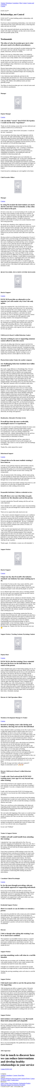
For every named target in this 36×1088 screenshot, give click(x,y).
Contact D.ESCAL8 (6, 1069)
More (2, 35)
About (19, 1075)
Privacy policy (7, 1080)
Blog (20, 3)
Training (3, 3)
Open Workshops (14, 1083)
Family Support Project (23, 1078)
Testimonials (22, 1083)
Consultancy (15, 3)
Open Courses (5, 1083)
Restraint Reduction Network (9, 1078)
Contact (25, 3)
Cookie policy (15, 1080)
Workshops (9, 3)
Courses (3, 6)
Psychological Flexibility (18, 1085)
